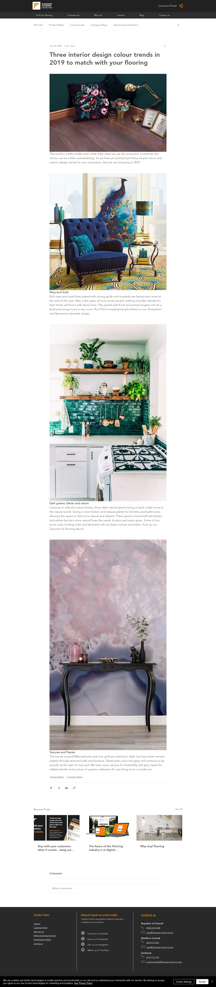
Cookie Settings (184, 981)
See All (178, 809)
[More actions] (165, 46)
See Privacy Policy (83, 983)
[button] (78, 15)
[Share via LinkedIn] (66, 787)
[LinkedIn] (83, 933)
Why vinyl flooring (152, 846)
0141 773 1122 (152, 957)
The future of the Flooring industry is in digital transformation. (106, 848)
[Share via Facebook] (50, 787)
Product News (56, 24)
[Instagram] (83, 944)
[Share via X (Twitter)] (58, 787)
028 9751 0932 (152, 942)
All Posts (38, 24)
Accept (202, 981)
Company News (99, 24)
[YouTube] (83, 949)
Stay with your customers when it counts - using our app (54, 848)
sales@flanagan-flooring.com (159, 932)
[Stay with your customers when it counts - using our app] (57, 828)
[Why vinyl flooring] (159, 828)
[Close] (212, 981)
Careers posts (77, 24)
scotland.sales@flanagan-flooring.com (164, 962)
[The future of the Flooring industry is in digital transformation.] (108, 828)
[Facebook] (83, 938)
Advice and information (126, 24)
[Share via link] (74, 787)
